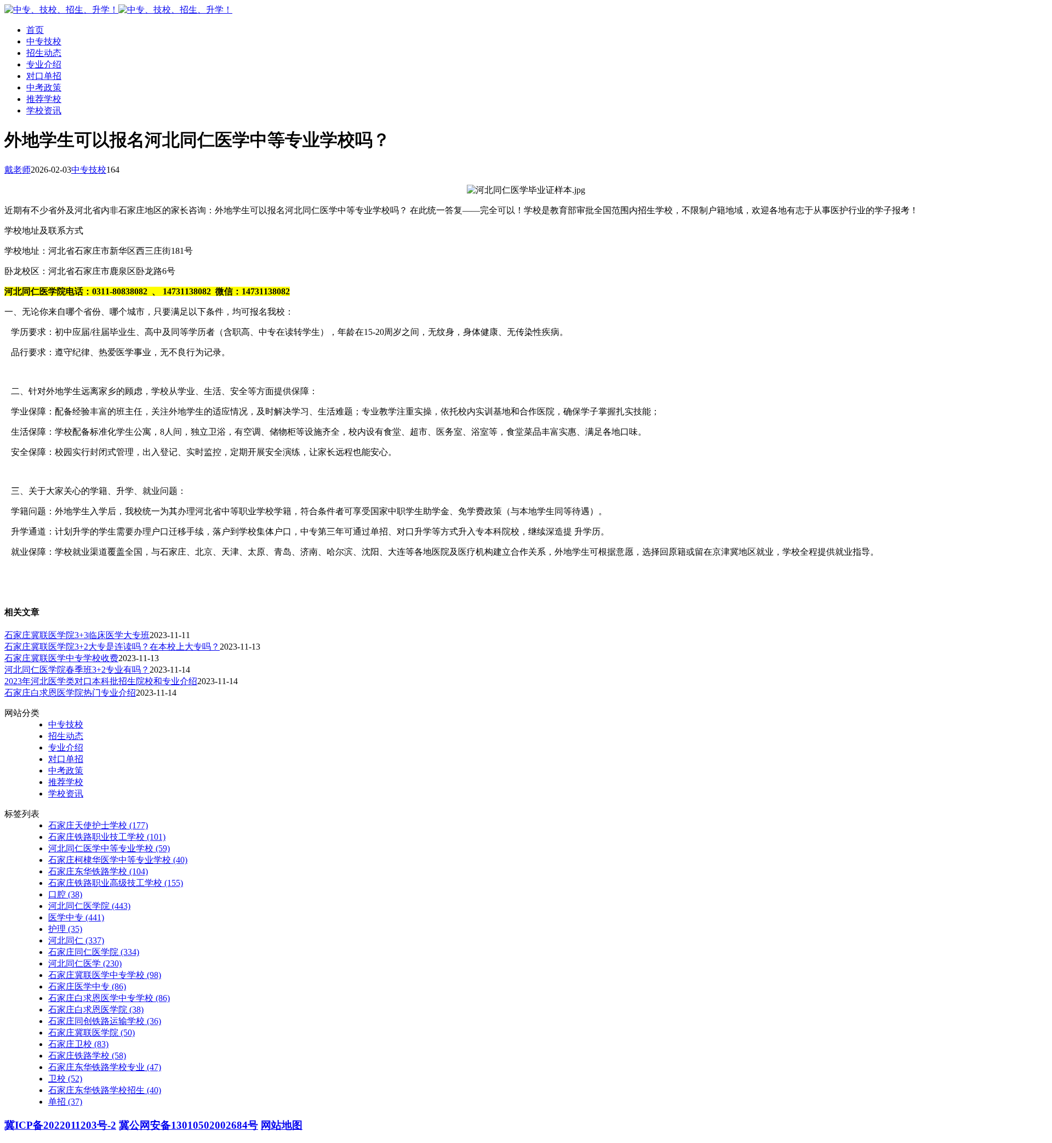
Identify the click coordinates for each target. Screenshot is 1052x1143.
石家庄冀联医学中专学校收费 (61, 658)
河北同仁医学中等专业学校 (109, 848)
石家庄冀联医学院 (91, 1032)
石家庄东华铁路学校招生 (104, 1090)
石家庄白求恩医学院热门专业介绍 (70, 692)
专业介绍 (43, 64)
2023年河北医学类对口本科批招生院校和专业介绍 (100, 681)
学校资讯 (43, 110)
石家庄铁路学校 (87, 1055)
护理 (65, 929)
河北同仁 (76, 940)
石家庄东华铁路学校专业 (104, 1067)
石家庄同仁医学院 (93, 952)
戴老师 (17, 169)
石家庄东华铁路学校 (98, 871)
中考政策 (43, 87)
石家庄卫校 (78, 1044)
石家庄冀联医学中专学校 (104, 975)
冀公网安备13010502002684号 (188, 1125)
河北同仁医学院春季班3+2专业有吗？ (77, 669)
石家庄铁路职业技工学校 (106, 836)
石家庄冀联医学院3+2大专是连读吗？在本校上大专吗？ (112, 646)
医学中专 (76, 917)
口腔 (65, 894)
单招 (65, 1101)
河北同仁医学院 (89, 906)
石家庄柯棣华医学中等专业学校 (117, 860)
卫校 (65, 1078)
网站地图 (281, 1125)
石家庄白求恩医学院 (96, 1009)
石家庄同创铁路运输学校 (104, 1021)
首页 (35, 30)
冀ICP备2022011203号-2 (60, 1125)
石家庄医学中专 (87, 986)
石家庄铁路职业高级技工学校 (115, 883)
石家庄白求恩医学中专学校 (109, 998)
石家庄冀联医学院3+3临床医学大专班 (77, 635)
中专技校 (43, 41)
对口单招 (43, 76)
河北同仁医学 (85, 963)
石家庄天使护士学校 (98, 825)
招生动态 (43, 53)
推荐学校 (43, 99)
